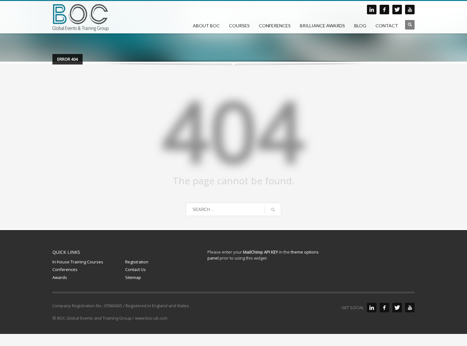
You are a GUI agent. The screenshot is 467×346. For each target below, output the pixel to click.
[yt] (410, 9)
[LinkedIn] (371, 307)
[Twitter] (397, 307)
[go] (273, 209)
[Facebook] (384, 307)
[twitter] (397, 9)
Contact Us (135, 269)
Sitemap (133, 277)
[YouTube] (410, 307)
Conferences (65, 269)
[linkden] (371, 9)
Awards (59, 277)
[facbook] (384, 9)
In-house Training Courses (77, 262)
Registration (136, 262)
